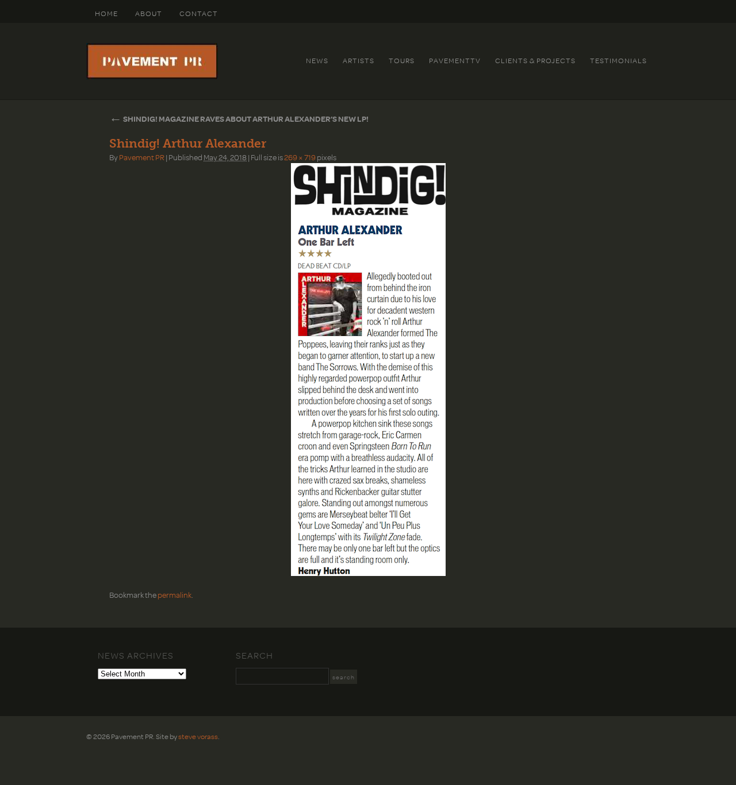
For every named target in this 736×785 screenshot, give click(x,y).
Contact (198, 13)
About (148, 13)
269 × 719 (300, 157)
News (317, 60)
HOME (106, 13)
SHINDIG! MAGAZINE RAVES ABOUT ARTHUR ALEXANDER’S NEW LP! (239, 119)
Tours (402, 60)
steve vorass (198, 736)
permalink (174, 595)
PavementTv (455, 60)
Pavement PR (141, 157)
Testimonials (618, 60)
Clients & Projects (535, 60)
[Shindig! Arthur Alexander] (368, 369)
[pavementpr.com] (152, 76)
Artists (358, 60)
